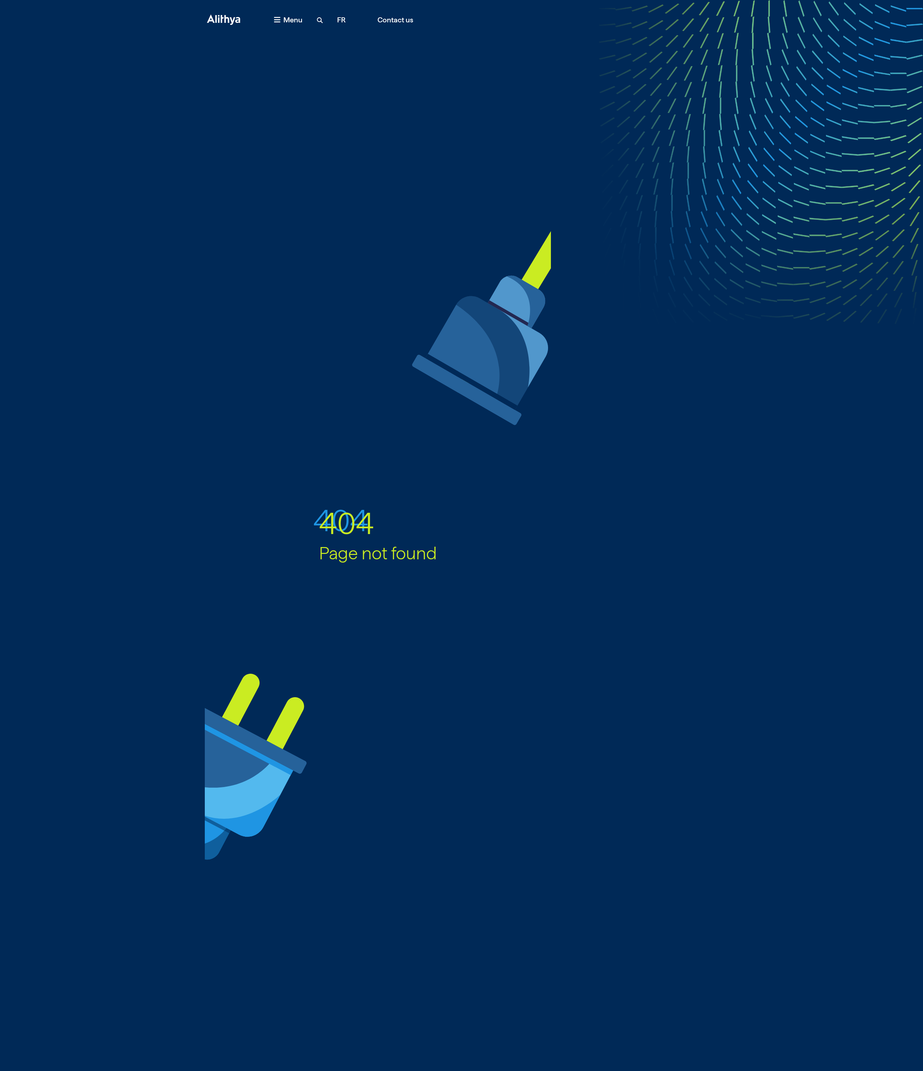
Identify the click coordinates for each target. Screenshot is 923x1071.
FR (341, 20)
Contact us (395, 20)
